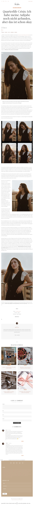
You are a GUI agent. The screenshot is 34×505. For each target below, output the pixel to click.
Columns (14, 7)
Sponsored (21, 474)
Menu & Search (30, 1)
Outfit (23, 472)
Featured (6, 32)
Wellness (24, 475)
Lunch (13, 472)
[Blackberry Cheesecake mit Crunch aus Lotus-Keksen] (25, 355)
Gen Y (9, 32)
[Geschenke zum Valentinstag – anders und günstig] (25, 380)
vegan (13, 475)
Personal (17, 7)
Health (29, 471)
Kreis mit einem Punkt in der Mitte (23, 34)
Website (3, 418)
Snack (17, 474)
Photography (4, 474)
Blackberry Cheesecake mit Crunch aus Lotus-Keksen (25, 368)
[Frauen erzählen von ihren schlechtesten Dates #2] (8, 380)
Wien (26, 475)
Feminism (14, 471)
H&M (21, 471)
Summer (25, 474)
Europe (7, 471)
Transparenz (20, 499)
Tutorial (7, 475)
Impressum (13, 499)
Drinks (4, 471)
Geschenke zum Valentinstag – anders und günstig (25, 392)
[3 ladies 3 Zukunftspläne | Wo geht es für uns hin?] (8, 355)
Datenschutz (16, 499)
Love (10, 472)
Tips (30, 474)
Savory (15, 474)
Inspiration (7, 472)
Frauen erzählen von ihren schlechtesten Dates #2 (9, 392)
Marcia (17, 327)
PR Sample (9, 474)
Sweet (27, 474)
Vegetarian (17, 475)
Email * (3, 414)
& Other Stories (18, 311)
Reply (22, 441)
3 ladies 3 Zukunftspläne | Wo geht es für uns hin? (9, 368)
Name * (3, 410)
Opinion (20, 472)
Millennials (12, 32)
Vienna (20, 475)
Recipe (12, 474)
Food (16, 471)
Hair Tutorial (25, 471)
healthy (4, 472)
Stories (20, 7)
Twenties (10, 475)
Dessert (25, 365)
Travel (4, 475)
